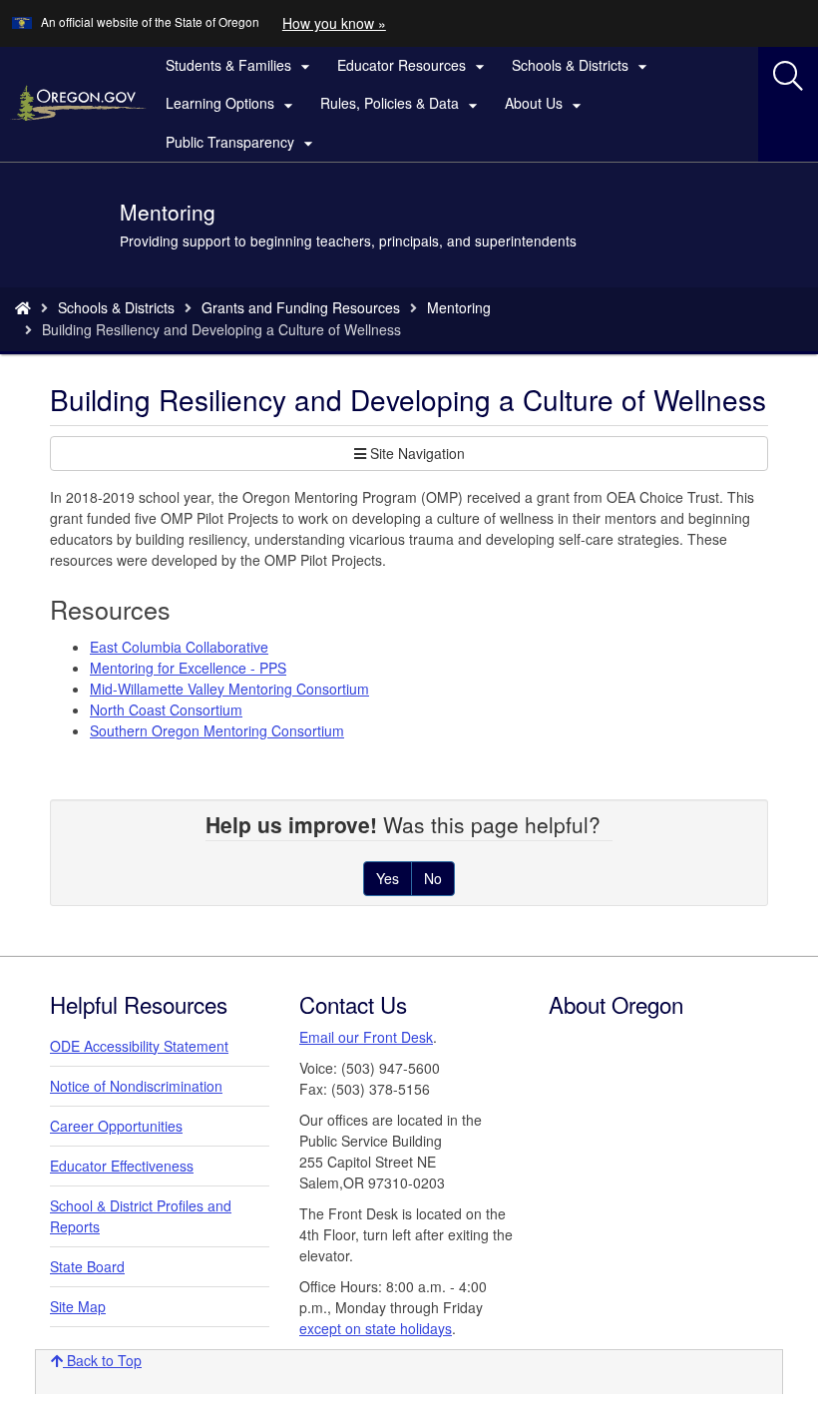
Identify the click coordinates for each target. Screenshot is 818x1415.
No (433, 878)
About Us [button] (546, 104)
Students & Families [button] (240, 66)
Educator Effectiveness (122, 1166)
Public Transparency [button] (242, 143)
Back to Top (102, 1360)
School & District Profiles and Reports (140, 1215)
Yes (387, 878)
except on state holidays (375, 1328)
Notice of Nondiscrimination (136, 1086)
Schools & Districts (116, 307)
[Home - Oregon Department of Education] (23, 307)
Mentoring (459, 307)
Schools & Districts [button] (582, 66)
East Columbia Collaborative (179, 647)
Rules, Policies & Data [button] (401, 104)
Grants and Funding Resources (301, 307)
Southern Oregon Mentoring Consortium (217, 730)
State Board (87, 1266)
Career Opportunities (116, 1126)
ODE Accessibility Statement (139, 1046)
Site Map (78, 1306)
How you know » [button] (334, 23)
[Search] (788, 77)
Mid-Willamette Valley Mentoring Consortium (229, 689)
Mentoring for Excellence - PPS (188, 668)
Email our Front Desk (366, 1037)
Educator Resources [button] (413, 66)
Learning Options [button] (232, 104)
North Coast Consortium (166, 709)
